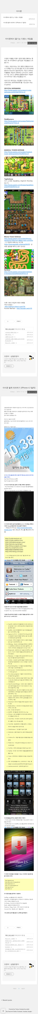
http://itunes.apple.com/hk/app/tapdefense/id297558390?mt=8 (18, 186)
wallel (27, 1009)
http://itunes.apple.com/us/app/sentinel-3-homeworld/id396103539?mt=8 (18, 273)
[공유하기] (10, 321)
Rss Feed (8, 1011)
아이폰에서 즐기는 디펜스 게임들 (13, 17)
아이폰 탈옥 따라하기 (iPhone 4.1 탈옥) (14, 22)
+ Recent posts (6, 1000)
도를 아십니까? (9, 337)
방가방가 (7, 947)
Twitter (15, 1011)
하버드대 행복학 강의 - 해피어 (13, 944)
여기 (5, 488)
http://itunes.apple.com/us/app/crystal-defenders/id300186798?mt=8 (18, 91)
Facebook (19, 1011)
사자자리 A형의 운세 (10, 332)
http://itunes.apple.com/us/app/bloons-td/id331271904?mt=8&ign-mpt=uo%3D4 (18, 239)
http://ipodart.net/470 (24, 308)
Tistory (17, 1009)
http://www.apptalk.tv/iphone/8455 (17, 244)
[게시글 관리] (12, 321)
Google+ (30, 1011)
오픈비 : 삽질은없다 (11, 356)
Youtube (25, 1011)
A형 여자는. (8, 334)
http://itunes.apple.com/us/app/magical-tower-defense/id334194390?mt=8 (18, 153)
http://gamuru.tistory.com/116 (15, 306)
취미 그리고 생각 (9, 329)
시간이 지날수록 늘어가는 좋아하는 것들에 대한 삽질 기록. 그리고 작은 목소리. (15, 360)
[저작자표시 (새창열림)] (23, 321)
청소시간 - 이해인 (10, 343)
